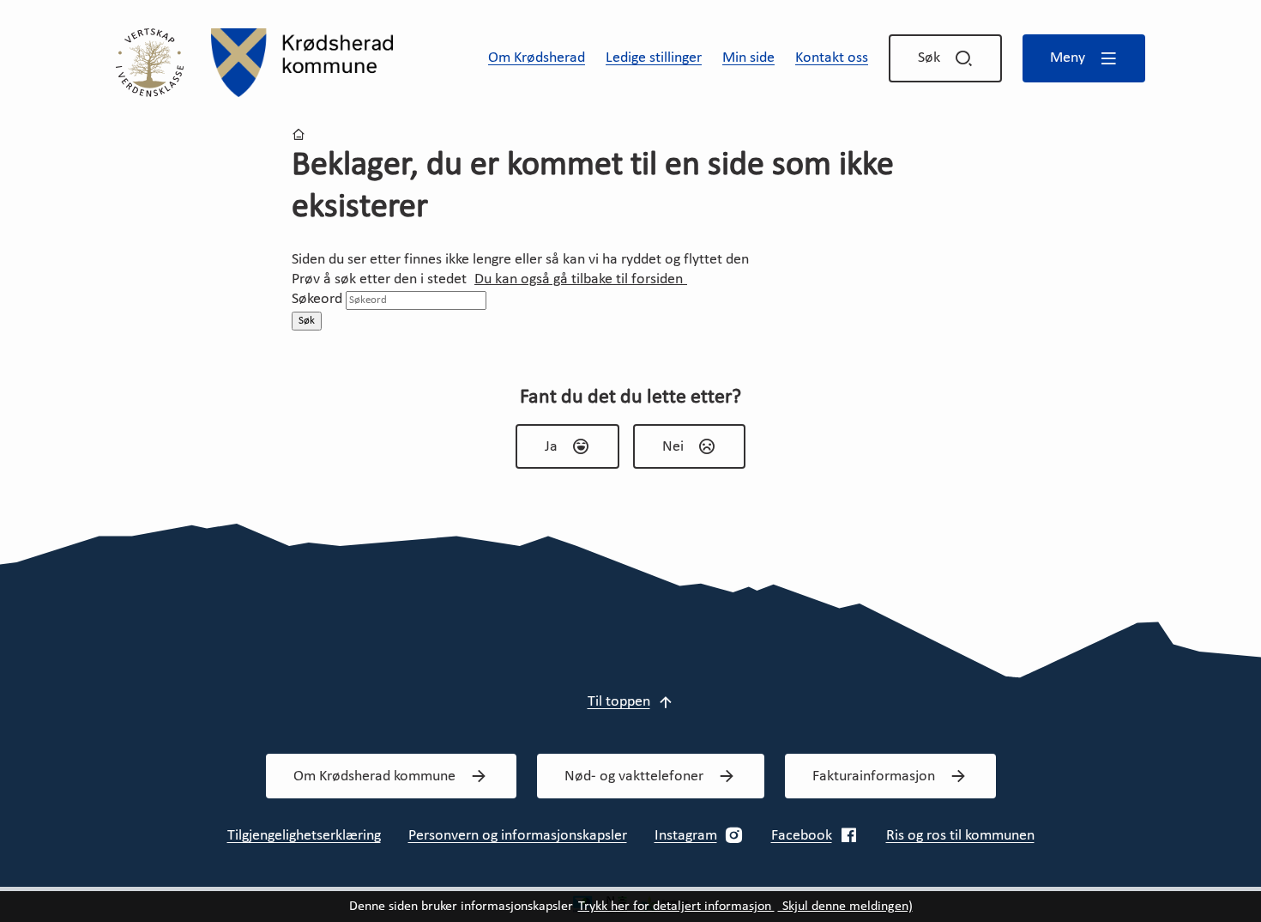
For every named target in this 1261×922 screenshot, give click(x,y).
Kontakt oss (831, 58)
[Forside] (302, 62)
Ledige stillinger (654, 58)
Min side (748, 58)
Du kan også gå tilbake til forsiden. (580, 279)
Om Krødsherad (536, 58)
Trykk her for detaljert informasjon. (676, 906)
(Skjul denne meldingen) (845, 906)
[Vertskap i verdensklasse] (150, 62)
